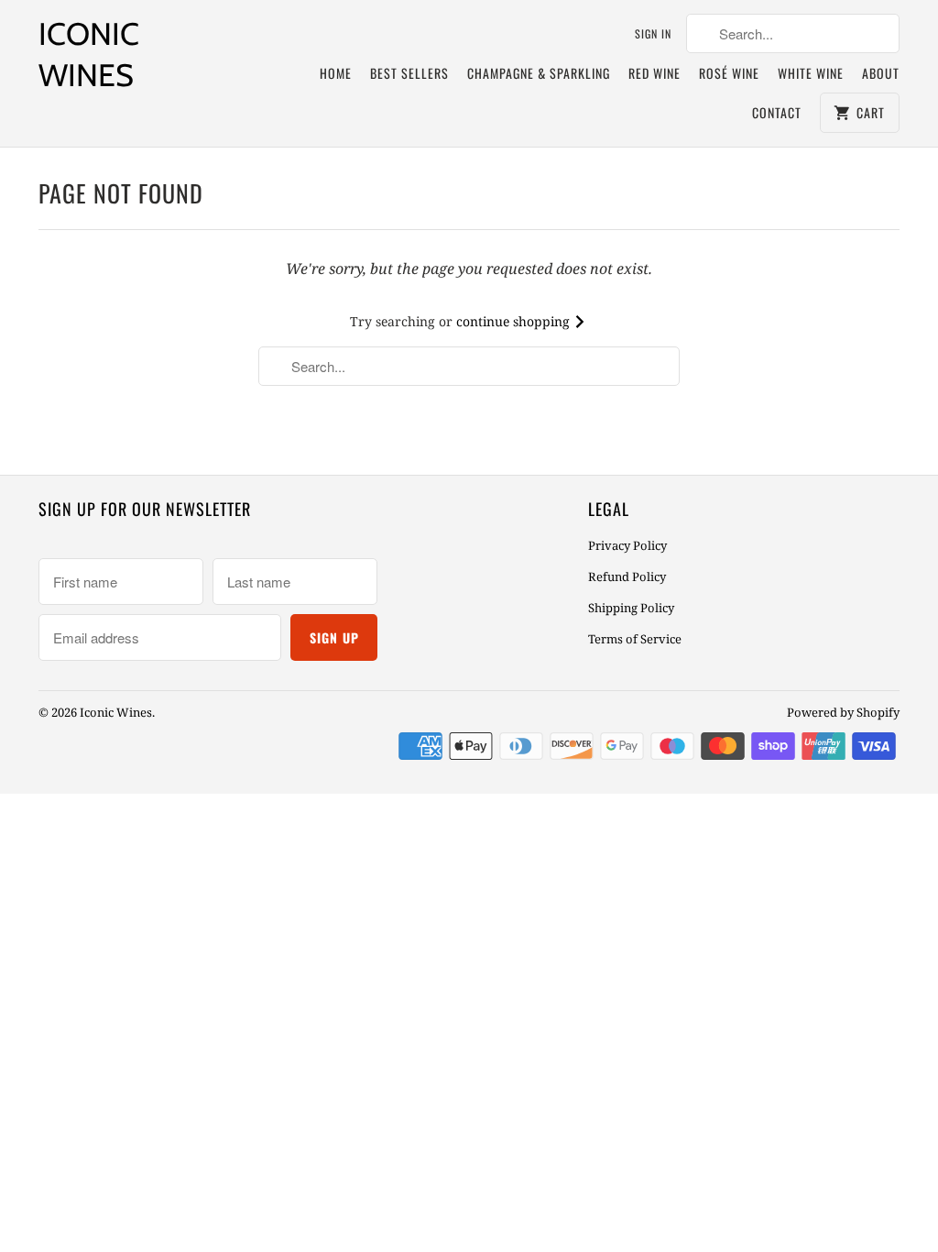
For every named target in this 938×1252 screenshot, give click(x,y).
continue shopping (514, 321)
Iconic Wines (88, 54)
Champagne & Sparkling (538, 72)
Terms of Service (635, 639)
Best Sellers (409, 72)
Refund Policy (627, 576)
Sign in (653, 33)
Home (336, 72)
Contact (777, 112)
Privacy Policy (627, 545)
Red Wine (654, 72)
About (881, 72)
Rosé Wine (729, 72)
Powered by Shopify (843, 712)
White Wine (811, 72)
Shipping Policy (631, 607)
